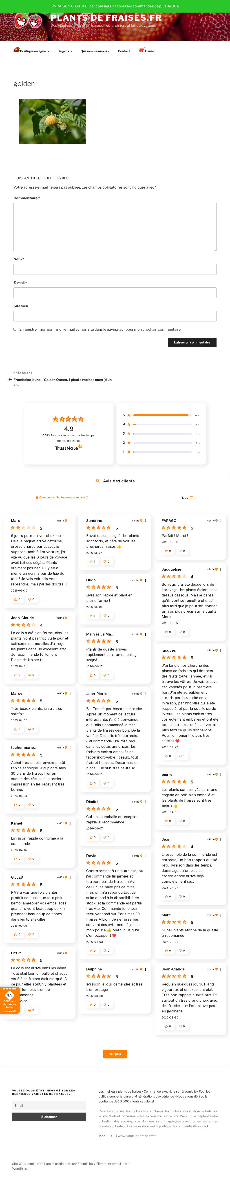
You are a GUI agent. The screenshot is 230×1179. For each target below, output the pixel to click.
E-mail (20, 283)
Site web (20, 306)
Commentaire (26, 198)
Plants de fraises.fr (106, 18)
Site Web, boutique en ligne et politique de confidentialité (52, 1164)
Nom (18, 259)
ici (206, 1126)
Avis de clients (69, 435)
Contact (124, 51)
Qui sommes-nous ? (95, 51)
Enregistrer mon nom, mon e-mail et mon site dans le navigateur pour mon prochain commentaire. (100, 329)
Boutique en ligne (33, 51)
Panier (150, 51)
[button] (97, 481)
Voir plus (115, 1054)
